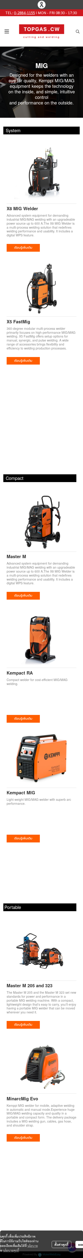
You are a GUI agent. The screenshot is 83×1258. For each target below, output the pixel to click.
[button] (78, 31)
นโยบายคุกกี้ (11, 1250)
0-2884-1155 (24, 12)
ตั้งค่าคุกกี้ (61, 1244)
